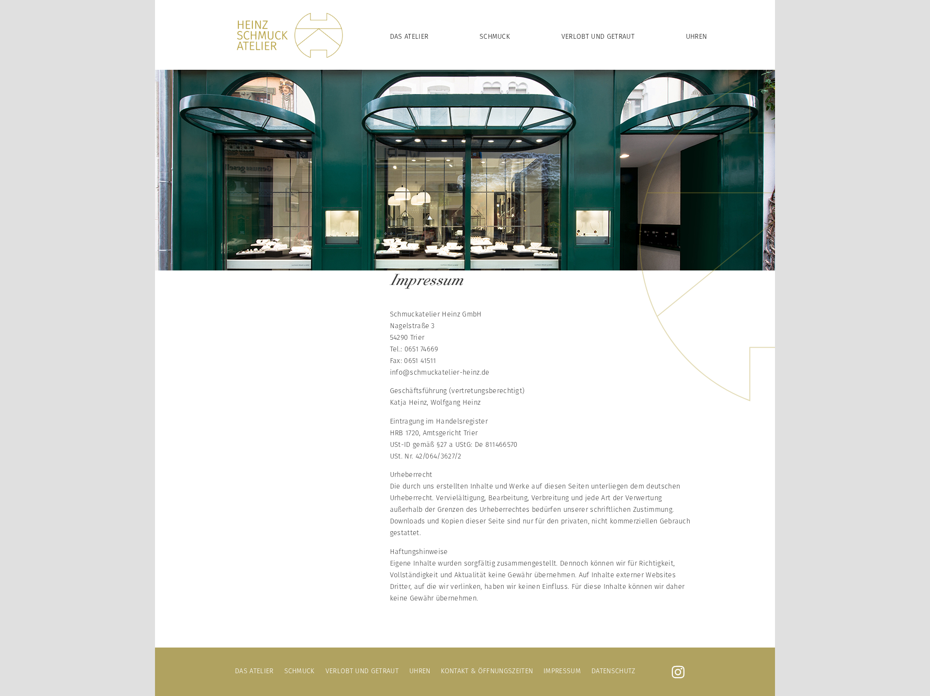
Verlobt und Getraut (598, 36)
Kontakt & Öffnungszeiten (487, 671)
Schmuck (495, 36)
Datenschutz (613, 671)
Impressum (562, 671)
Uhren (696, 36)
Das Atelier (409, 36)
